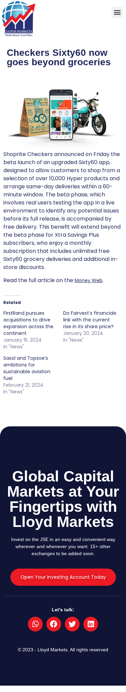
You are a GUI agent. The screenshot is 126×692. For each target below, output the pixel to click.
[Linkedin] (90, 624)
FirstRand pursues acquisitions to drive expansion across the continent (28, 323)
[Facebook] (53, 624)
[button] (117, 12)
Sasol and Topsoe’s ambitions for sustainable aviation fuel (26, 368)
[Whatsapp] (35, 624)
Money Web (88, 280)
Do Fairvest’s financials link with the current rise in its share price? (89, 320)
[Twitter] (72, 624)
